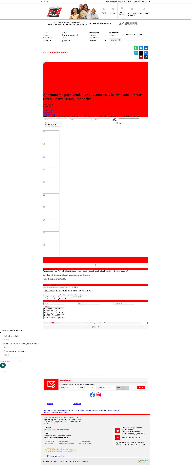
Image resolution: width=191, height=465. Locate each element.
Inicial (46, 1)
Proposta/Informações (50, 114)
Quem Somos (121, 13)
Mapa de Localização (58, 456)
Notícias (50, 404)
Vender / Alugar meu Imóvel (132, 14)
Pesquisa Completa (60, 410)
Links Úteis (77, 404)
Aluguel (113, 13)
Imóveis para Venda (96, 410)
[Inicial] (54, 17)
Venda (104, 13)
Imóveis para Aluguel (111, 410)
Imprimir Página (48, 110)
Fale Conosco (144, 13)
